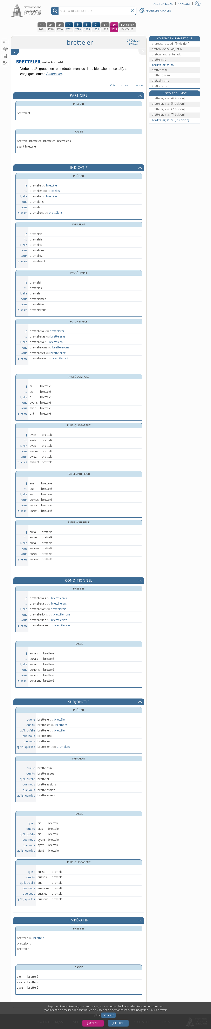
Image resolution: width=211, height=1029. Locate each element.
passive (138, 85)
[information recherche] (55, 11)
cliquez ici (108, 1015)
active (124, 85)
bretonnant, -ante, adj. (166, 54)
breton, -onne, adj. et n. (167, 49)
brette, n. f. (159, 59)
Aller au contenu (26, 3)
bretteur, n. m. (161, 75)
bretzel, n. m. (160, 80)
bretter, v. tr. (160, 70)
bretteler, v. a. (168, 98)
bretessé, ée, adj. (170, 44)
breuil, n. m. (159, 86)
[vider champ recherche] (132, 11)
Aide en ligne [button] (163, 3)
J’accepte (93, 1023)
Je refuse (118, 1023)
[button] (5, 42)
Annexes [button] (184, 3)
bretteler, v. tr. (163, 65)
